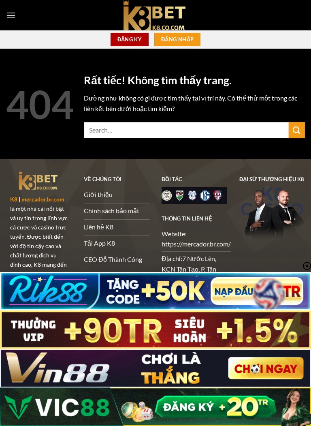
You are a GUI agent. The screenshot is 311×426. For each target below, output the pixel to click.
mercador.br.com (42, 199)
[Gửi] (297, 130)
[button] (11, 15)
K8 (13, 199)
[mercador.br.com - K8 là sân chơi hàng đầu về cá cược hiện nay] (155, 15)
